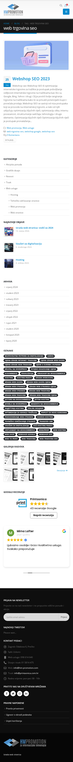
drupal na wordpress (16, 369)
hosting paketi (24, 378)
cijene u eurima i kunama (48, 364)
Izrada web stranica (12, 754)
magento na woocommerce (44, 404)
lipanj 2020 (11, 340)
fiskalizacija (27, 373)
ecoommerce (11, 373)
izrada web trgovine (15, 395)
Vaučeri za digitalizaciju (29, 243)
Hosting (14, 194)
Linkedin (26, 693)
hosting (9, 378)
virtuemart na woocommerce (20, 430)
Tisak (8, 182)
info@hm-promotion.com (25, 667)
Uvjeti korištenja (14, 720)
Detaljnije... (9, 140)
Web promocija (14, 127)
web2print (44, 430)
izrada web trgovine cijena (43, 395)
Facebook (6, 693)
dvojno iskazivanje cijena (43, 369)
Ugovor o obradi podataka (19, 714)
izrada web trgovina (39, 391)
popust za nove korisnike (54, 412)
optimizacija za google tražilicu (21, 412)
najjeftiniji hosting (14, 408)
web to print (11, 439)
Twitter (13, 693)
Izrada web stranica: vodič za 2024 (34, 227)
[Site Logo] (13, 10)
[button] (61, 5)
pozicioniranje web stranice (19, 417)
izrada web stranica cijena (42, 386)
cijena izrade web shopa (53, 360)
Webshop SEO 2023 (31, 79)
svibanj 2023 (12, 299)
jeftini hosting (42, 399)
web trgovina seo (15, 131)
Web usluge (28, 127)
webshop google (33, 131)
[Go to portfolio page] (11, 458)
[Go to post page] (8, 231)
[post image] (36, 55)
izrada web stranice (15, 391)
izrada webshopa (44, 378)
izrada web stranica (15, 386)
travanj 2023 (12, 304)
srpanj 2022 (12, 310)
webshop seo (48, 131)
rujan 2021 (11, 322)
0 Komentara (13, 134)
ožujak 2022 (12, 316)
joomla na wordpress (16, 404)
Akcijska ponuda (14, 164)
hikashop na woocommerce (51, 373)
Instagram (19, 693)
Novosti (9, 176)
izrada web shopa (14, 382)
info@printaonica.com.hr (26, 673)
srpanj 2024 (12, 287)
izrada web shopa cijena (39, 382)
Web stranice (16, 212)
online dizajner (35, 408)
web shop (9, 434)
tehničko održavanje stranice (20, 421)
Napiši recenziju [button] (43, 515)
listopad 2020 (12, 334)
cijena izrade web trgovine (18, 364)
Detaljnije (61, 470)
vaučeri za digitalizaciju (17, 425)
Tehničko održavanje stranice (24, 200)
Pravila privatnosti (15, 708)
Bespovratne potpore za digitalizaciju (24, 356)
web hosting (59, 430)
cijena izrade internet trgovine (21, 360)
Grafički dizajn (13, 170)
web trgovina (29, 439)
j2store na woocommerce (18, 399)
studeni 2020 (12, 328)
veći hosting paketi (42, 425)
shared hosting (45, 417)
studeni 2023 (12, 293)
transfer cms (46, 421)
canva (50, 356)
